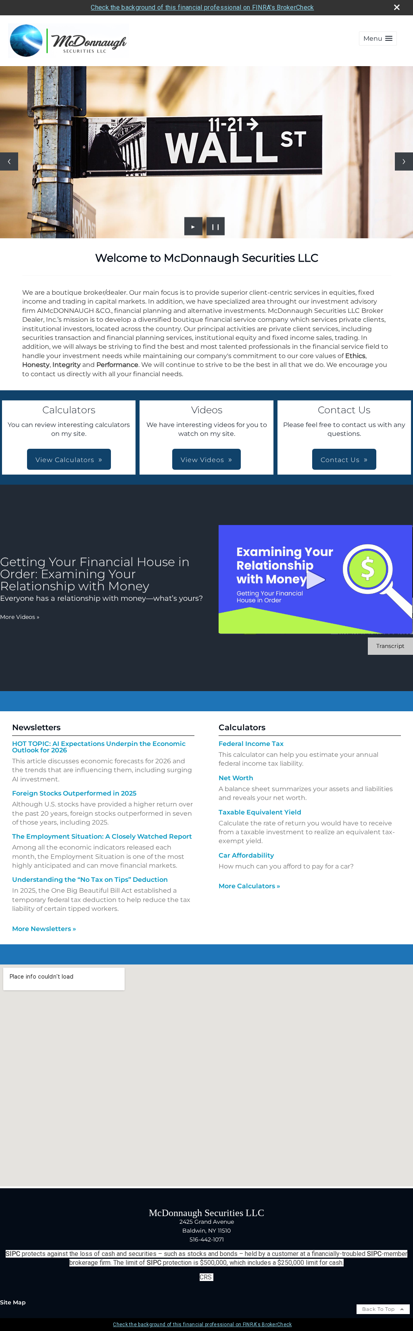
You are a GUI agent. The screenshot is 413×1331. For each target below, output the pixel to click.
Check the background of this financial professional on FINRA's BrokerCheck (202, 7)
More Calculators (249, 886)
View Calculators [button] (64, 460)
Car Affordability (246, 855)
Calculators (242, 727)
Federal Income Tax (251, 744)
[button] (378, 38)
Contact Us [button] (340, 460)
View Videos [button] (202, 460)
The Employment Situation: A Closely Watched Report (102, 836)
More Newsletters (44, 929)
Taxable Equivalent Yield (260, 812)
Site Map (13, 1302)
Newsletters (36, 727)
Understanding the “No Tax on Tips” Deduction (90, 879)
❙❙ (216, 226)
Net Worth (236, 778)
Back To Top (379, 1309)
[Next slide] (404, 161)
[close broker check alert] (397, 7)
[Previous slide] (9, 161)
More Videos (20, 617)
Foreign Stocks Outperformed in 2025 (74, 793)
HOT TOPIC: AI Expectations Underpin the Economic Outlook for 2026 (99, 747)
